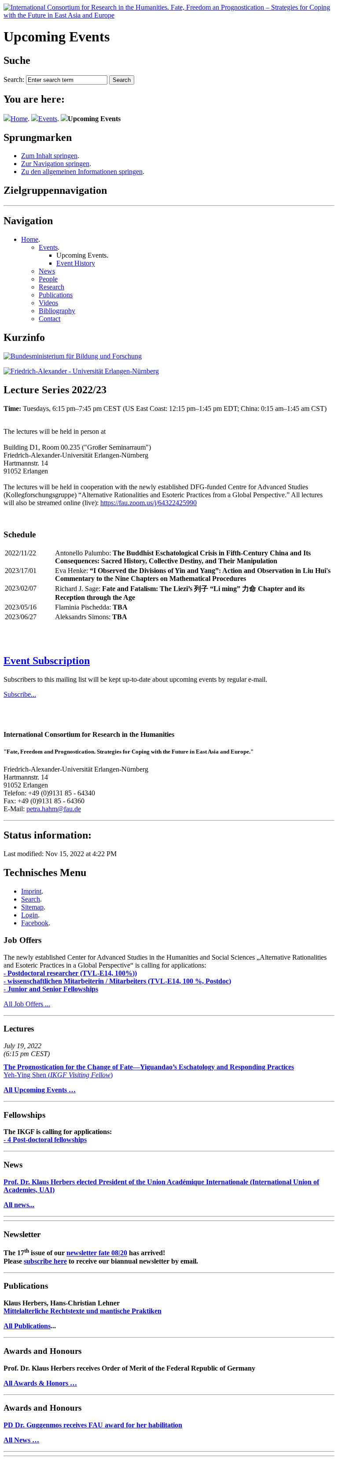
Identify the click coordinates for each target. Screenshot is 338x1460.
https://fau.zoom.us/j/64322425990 (148, 502)
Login (29, 915)
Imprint (31, 891)
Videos (48, 303)
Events (47, 118)
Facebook (34, 923)
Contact (49, 318)
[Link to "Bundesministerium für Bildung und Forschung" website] (73, 356)
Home (19, 118)
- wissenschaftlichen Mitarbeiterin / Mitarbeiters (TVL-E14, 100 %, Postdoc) (117, 981)
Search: (14, 79)
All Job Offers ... (27, 1004)
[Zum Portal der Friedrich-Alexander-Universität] (81, 371)
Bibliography (57, 310)
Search (30, 899)
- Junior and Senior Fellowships (51, 989)
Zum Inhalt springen (49, 155)
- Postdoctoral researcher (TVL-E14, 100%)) (70, 973)
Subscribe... (20, 694)
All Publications (27, 1326)
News (47, 271)
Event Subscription (47, 660)
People (48, 279)
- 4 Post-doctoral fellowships (45, 1139)
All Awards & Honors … (40, 1383)
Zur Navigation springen (55, 163)
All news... (19, 1205)
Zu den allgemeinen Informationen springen (82, 171)
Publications (56, 295)
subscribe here (45, 1261)
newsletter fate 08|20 (96, 1253)
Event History (75, 263)
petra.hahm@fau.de (53, 809)
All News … (21, 1440)
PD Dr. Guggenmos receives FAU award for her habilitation (93, 1425)
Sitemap (32, 907)
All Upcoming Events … (40, 1090)
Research (51, 287)
